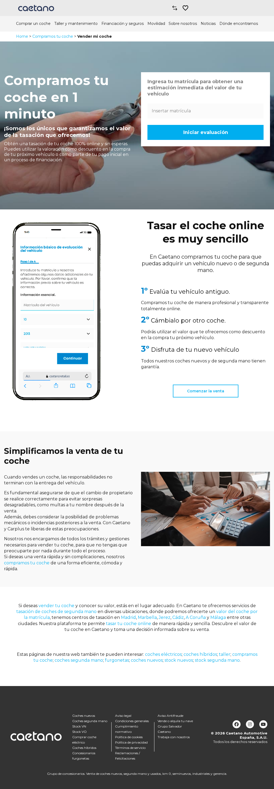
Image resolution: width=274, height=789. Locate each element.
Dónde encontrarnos (238, 23)
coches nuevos (147, 660)
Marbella (147, 617)
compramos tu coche (27, 562)
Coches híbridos (84, 748)
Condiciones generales (132, 721)
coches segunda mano (79, 660)
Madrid (128, 617)
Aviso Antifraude (170, 716)
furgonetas (117, 660)
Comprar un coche (33, 23)
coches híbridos (200, 654)
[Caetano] (36, 8)
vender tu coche (56, 605)
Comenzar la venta (205, 391)
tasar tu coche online (128, 623)
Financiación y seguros (122, 23)
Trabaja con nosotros (174, 737)
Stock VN (79, 726)
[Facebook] (237, 724)
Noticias (208, 23)
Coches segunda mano (89, 721)
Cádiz (178, 617)
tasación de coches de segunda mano (56, 611)
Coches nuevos (83, 716)
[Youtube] (263, 724)
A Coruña (196, 617)
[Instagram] (250, 724)
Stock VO (79, 732)
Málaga (218, 617)
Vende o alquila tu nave (175, 721)
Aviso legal (123, 716)
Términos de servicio (130, 748)
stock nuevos (179, 660)
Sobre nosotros (183, 23)
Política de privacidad (131, 742)
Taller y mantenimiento (76, 23)
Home (22, 36)
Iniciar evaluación (205, 132)
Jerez (164, 617)
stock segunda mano (217, 660)
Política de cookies (129, 737)
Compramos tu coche (52, 36)
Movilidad (156, 23)
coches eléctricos (163, 654)
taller (224, 654)
